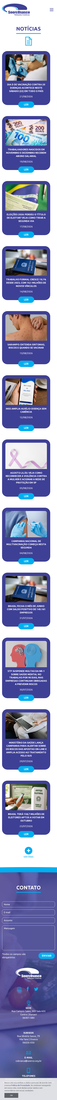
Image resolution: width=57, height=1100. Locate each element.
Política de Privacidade (20, 1085)
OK (11, 1095)
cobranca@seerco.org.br (29, 1061)
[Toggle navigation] (51, 9)
